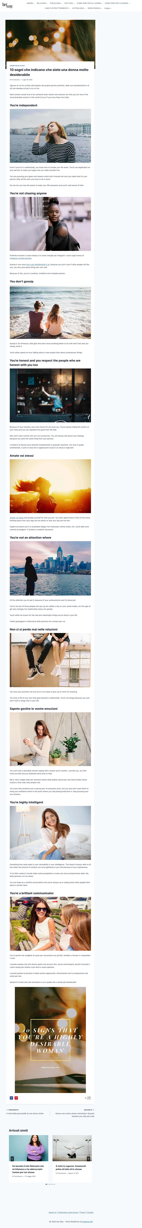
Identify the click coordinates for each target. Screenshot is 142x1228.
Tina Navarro (15, 80)
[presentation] (28, 1148)
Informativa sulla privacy (68, 1212)
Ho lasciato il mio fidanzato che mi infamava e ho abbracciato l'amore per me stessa (28, 1169)
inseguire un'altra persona (20, 258)
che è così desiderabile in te (37, 264)
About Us (53, 1212)
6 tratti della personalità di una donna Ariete (24, 1112)
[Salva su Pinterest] (16, 1098)
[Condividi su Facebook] (11, 1098)
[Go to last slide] (12, 1158)
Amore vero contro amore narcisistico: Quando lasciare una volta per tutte (74, 1113)
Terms (82, 1212)
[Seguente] (88, 1158)
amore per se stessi (17, 65)
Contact (90, 1212)
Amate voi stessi (17, 518)
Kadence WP (87, 1222)
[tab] (46, 1184)
